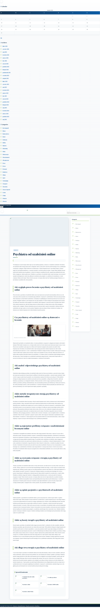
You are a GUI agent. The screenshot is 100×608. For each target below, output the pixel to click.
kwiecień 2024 (6, 110)
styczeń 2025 (5, 99)
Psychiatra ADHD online (53, 584)
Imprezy (4, 145)
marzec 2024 (5, 113)
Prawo (4, 166)
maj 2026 (5, 52)
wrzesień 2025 (6, 75)
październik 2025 (6, 72)
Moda (4, 151)
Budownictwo (6, 133)
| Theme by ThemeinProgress (18, 606)
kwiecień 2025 (6, 90)
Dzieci (4, 136)
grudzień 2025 (6, 66)
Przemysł (5, 169)
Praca (4, 163)
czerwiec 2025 (6, 84)
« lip (1, 38)
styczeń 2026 (5, 63)
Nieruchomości (6, 157)
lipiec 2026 (5, 46)
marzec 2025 (5, 93)
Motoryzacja (5, 154)
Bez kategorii (6, 128)
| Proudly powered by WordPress (32, 606)
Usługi (4, 195)
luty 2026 (5, 60)
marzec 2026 (5, 57)
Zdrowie (5, 201)
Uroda (4, 192)
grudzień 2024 (6, 101)
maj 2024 (5, 107)
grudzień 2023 (6, 116)
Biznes (4, 131)
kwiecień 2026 (6, 55)
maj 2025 (5, 87)
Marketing (5, 148)
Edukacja (5, 139)
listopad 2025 (6, 69)
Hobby (4, 142)
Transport (5, 183)
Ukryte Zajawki (6, 189)
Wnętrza (5, 198)
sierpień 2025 (6, 78)
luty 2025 (5, 96)
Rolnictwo (5, 172)
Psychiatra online (26, 584)
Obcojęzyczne (6, 160)
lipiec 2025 (5, 81)
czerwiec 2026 (6, 49)
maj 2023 (5, 119)
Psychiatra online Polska (27, 591)
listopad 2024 (6, 104)
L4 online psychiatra (52, 577)
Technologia (5, 180)
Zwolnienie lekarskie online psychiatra (28, 577)
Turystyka (5, 186)
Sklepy (4, 175)
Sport (4, 177)
